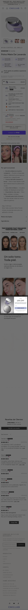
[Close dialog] (26, 298)
